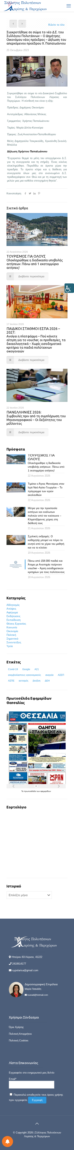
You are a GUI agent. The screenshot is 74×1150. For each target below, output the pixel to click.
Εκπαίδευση (14, 619)
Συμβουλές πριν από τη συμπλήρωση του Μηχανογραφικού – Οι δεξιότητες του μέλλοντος (36, 418)
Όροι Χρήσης (16, 1027)
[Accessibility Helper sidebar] (69, 288)
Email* (12, 1078)
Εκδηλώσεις (13, 616)
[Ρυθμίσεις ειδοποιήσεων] (7, 1141)
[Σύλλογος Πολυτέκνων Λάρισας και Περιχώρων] (25, 6)
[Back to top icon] (37, 1123)
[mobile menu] (68, 6)
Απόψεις (11, 608)
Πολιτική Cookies (18, 1040)
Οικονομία (12, 631)
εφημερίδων (45, 791)
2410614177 (19, 963)
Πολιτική (11, 634)
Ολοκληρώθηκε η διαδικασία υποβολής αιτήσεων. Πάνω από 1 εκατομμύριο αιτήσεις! (35, 262)
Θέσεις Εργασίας (16, 623)
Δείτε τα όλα (57, 24)
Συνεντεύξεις (14, 642)
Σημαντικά (12, 638)
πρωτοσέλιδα (30, 791)
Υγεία (10, 646)
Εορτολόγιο (16, 807)
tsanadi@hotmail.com (37, 995)
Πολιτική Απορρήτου (20, 1033)
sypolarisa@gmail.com (25, 970)
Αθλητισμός (13, 604)
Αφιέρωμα (12, 612)
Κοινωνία (12, 627)
